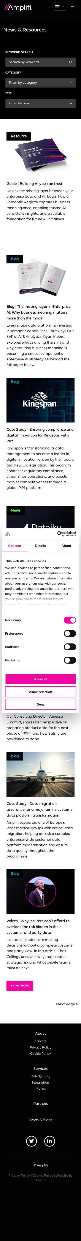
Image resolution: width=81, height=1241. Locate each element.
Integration (40, 1083)
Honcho (40, 1180)
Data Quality (40, 1076)
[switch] (70, 633)
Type (9, 93)
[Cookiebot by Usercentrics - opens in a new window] (57, 534)
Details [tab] (40, 546)
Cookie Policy (40, 1054)
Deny (40, 704)
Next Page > (67, 1004)
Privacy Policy (40, 1047)
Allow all (40, 679)
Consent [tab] (14, 546)
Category (13, 72)
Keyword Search (19, 52)
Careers (40, 1041)
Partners (40, 1104)
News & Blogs (40, 1120)
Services (40, 1069)
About (40, 1034)
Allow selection (40, 691)
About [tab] (66, 546)
